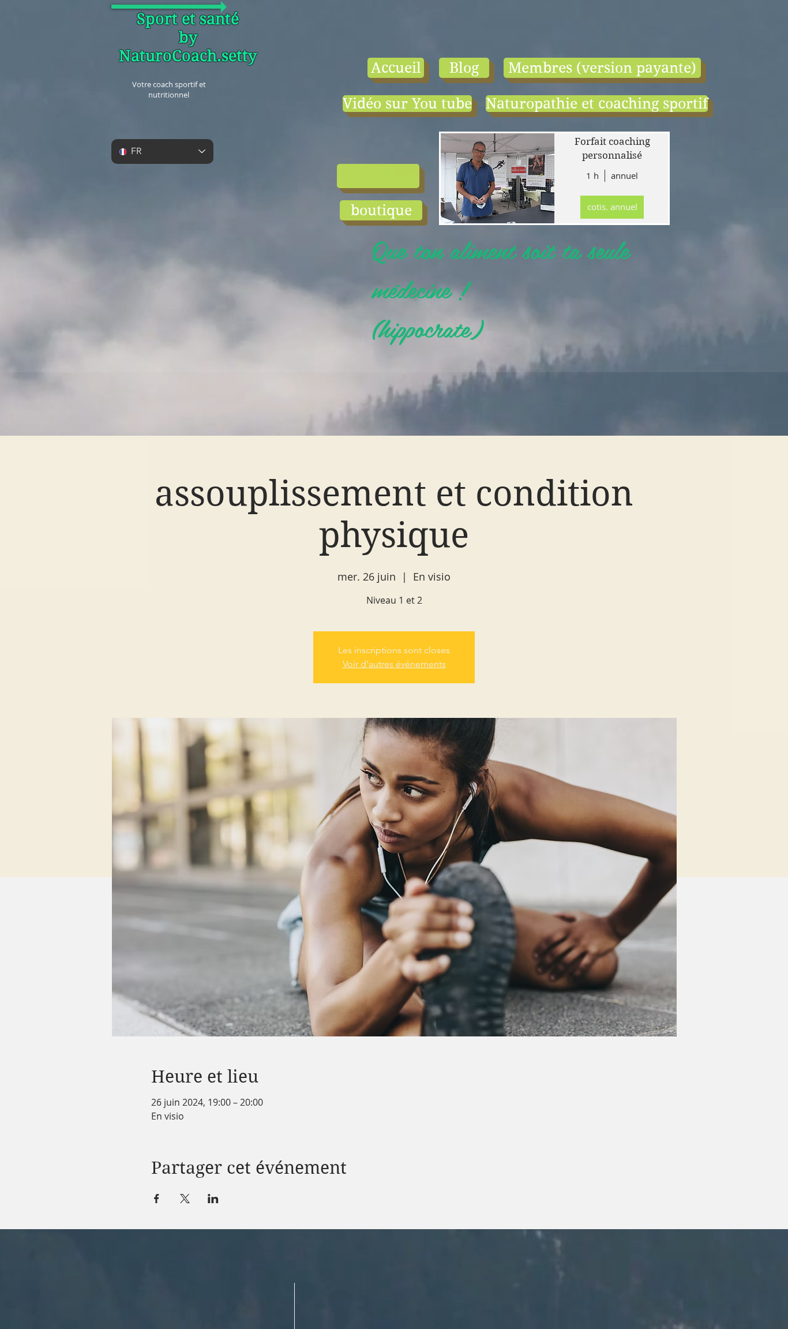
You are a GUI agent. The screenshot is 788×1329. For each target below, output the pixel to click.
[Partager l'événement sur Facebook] (156, 1198)
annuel (624, 175)
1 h (592, 175)
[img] (496, 178)
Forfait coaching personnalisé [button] (612, 148)
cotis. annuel (612, 206)
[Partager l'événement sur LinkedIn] (213, 1198)
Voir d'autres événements (394, 663)
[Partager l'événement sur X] (184, 1198)
